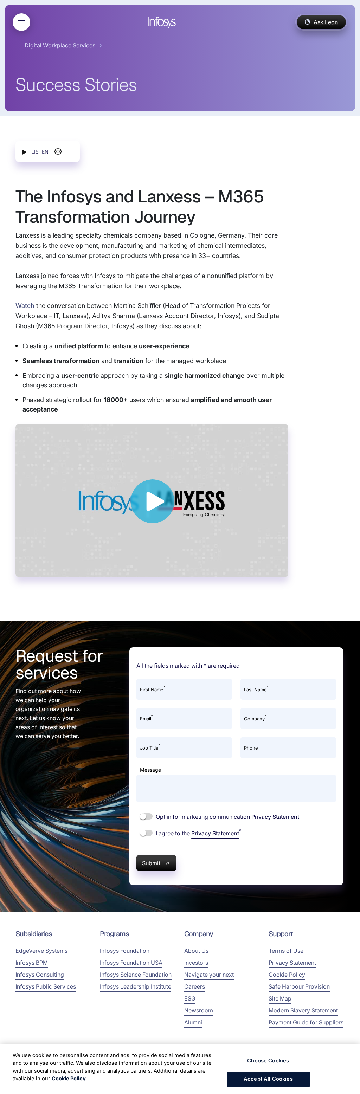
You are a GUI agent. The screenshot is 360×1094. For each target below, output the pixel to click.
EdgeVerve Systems (41, 950)
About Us (196, 950)
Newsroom (198, 1010)
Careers (194, 986)
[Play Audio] (24, 151)
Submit (151, 863)
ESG (189, 998)
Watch (24, 305)
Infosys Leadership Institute (135, 986)
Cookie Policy (287, 974)
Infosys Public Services (45, 986)
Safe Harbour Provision (299, 986)
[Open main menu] (21, 22)
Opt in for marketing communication (226, 816)
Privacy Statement (275, 816)
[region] (180, 1069)
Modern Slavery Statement (303, 1010)
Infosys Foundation (124, 950)
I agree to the (197, 833)
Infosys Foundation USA (131, 962)
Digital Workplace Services (60, 45)
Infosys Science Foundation (136, 974)
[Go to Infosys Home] (163, 22)
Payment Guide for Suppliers (306, 1022)
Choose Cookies (268, 1060)
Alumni (193, 1022)
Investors (196, 962)
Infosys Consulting (39, 974)
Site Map (280, 998)
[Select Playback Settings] (58, 151)
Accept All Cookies (268, 1079)
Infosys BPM (31, 962)
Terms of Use (286, 950)
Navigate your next (209, 974)
